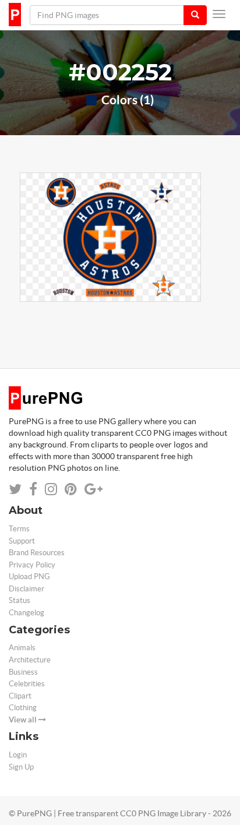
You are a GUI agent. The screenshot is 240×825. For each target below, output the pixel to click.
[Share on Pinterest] (71, 489)
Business (23, 672)
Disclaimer (26, 588)
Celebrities (27, 683)
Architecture (30, 659)
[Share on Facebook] (33, 489)
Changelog (26, 612)
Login (18, 754)
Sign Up (21, 767)
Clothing (23, 707)
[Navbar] (219, 14)
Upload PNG (29, 576)
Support (22, 541)
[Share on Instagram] (51, 489)
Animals (22, 647)
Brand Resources (37, 552)
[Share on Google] (93, 489)
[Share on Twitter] (15, 489)
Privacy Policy (32, 564)
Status (19, 600)
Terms (19, 528)
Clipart (20, 696)
